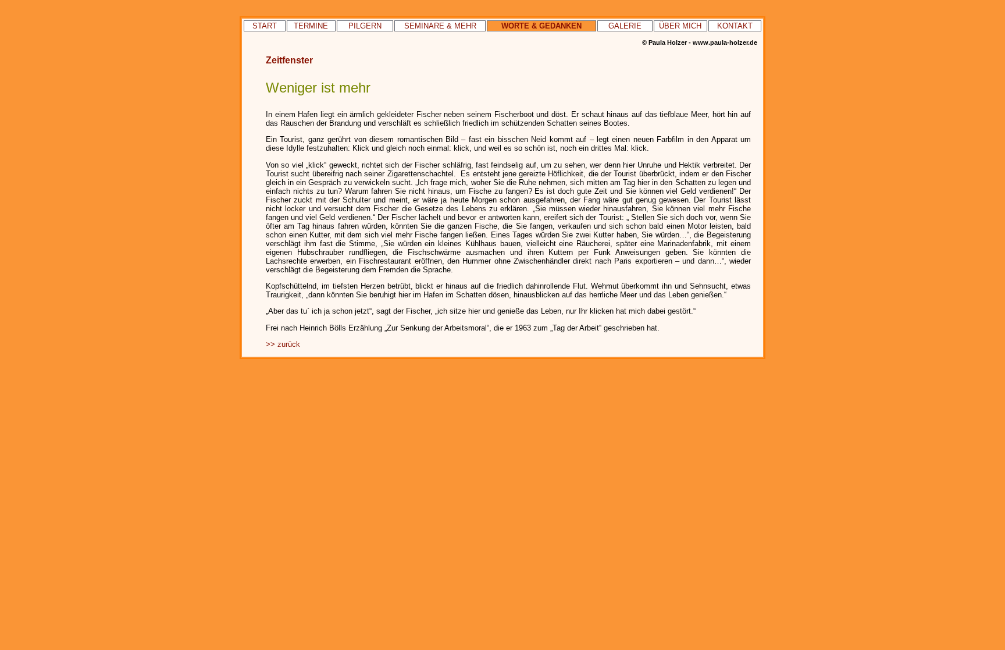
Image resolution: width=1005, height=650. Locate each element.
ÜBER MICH (680, 26)
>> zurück (283, 344)
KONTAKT (735, 26)
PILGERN (365, 26)
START (264, 26)
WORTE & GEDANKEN (541, 26)
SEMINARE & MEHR (440, 26)
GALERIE (625, 26)
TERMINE (311, 26)
